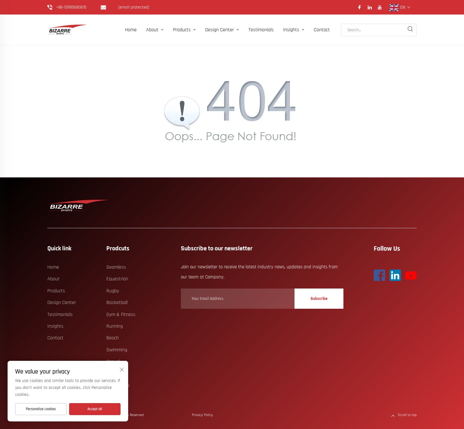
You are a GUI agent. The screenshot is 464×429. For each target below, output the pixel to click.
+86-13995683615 (71, 7)
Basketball (117, 302)
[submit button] (410, 30)
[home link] (67, 30)
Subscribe (319, 298)
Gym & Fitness (120, 314)
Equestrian (117, 279)
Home (131, 30)
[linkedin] (369, 7)
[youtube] (379, 7)
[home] (78, 205)
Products (182, 30)
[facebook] (359, 7)
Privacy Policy (202, 415)
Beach (112, 338)
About (152, 30)
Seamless (116, 267)
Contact (322, 30)
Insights (291, 30)
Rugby (112, 291)
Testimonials (261, 30)
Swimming (116, 350)
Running (114, 326)
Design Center (219, 30)
